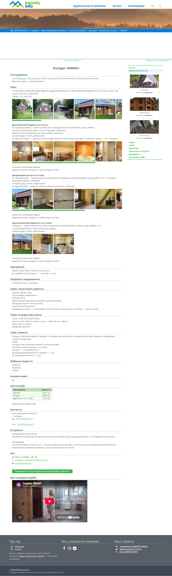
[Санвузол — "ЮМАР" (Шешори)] (105, 151)
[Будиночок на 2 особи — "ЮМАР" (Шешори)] (22, 243)
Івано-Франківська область (53, 30)
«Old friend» (144, 112)
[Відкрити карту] (32, 457)
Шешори (93, 30)
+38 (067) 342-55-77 (25, 424)
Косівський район (77, 30)
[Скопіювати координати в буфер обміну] (36, 457)
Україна (35, 30)
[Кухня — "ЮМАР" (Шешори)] (22, 151)
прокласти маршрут (23, 463)
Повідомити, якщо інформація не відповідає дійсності (42, 471)
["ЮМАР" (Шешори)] (22, 109)
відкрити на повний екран (158, 60)
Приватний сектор (108, 30)
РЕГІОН (117, 6)
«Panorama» (144, 135)
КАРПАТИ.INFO (20, 30)
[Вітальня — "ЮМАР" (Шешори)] (43, 151)
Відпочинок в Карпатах (89, 6)
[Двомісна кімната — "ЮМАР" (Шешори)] (85, 151)
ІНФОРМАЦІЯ (136, 6)
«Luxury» (144, 90)
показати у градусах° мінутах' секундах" (32, 460)
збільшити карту (72, 60)
